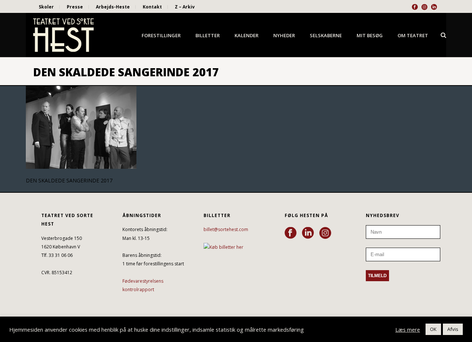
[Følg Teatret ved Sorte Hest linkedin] (308, 233)
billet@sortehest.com (226, 229)
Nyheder (284, 35)
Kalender (246, 35)
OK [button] (433, 329)
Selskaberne (326, 35)
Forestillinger (161, 35)
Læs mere (407, 329)
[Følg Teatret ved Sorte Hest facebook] (290, 233)
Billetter (207, 35)
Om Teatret (413, 35)
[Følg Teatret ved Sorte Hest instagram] (325, 233)
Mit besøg (370, 35)
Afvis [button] (452, 329)
